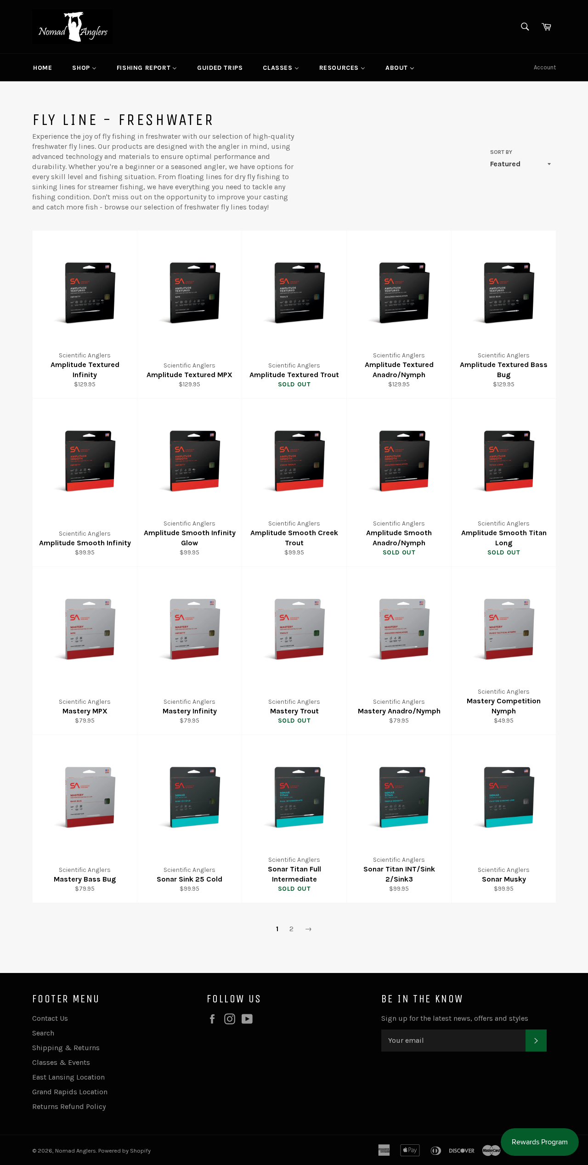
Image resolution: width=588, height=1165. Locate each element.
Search (43, 1033)
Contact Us (50, 1018)
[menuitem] (42, 67)
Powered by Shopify (124, 1150)
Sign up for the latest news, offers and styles (454, 1018)
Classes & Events (61, 1062)
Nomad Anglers (75, 1150)
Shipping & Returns (66, 1047)
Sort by (501, 152)
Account (545, 67)
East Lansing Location (68, 1077)
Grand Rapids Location (69, 1091)
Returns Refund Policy (69, 1106)
